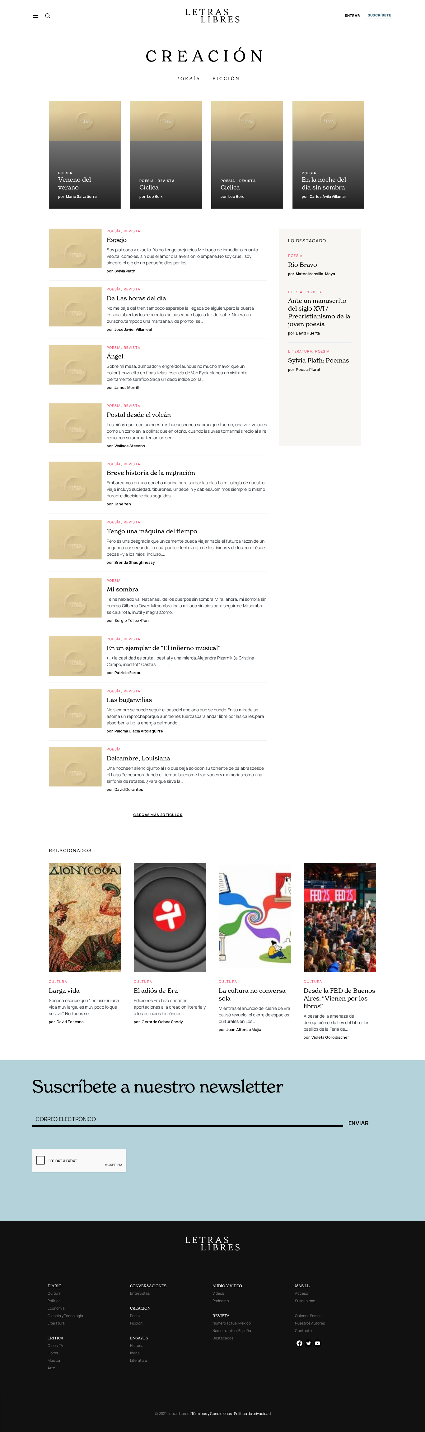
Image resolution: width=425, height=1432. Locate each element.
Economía (56, 1308)
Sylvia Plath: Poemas (318, 360)
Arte (51, 1367)
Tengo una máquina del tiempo (152, 531)
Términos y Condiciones (211, 1413)
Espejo (117, 240)
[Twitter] (308, 1343)
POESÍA (188, 78)
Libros (53, 1353)
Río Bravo (302, 264)
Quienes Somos (308, 1315)
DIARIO (55, 1286)
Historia (136, 1345)
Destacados (223, 1338)
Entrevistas (140, 1293)
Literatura (300, 351)
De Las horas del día (136, 298)
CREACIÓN (140, 1308)
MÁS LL (302, 1286)
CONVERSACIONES (148, 1286)
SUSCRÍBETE (379, 15)
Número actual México (232, 1323)
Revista (166, 180)
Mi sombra (122, 589)
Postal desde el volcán (139, 414)
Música (54, 1360)
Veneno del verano (74, 183)
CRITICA (55, 1338)
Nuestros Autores (310, 1323)
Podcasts (221, 1300)
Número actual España (232, 1330)
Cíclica (149, 187)
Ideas (134, 1353)
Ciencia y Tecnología (65, 1315)
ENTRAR (352, 15)
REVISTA (221, 1315)
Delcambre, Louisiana (138, 758)
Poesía (65, 173)
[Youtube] (317, 1343)
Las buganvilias (129, 700)
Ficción (136, 1323)
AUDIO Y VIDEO (227, 1286)
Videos (218, 1293)
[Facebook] (299, 1343)
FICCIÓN (226, 78)
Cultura (58, 981)
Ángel (115, 356)
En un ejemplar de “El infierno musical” (163, 648)
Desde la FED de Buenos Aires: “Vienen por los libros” (339, 998)
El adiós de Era (156, 990)
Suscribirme (305, 1300)
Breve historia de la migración (151, 473)
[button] (35, 16)
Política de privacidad (252, 1413)
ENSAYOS (139, 1338)
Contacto (303, 1330)
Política (54, 1300)
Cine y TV (55, 1345)
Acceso (301, 1293)
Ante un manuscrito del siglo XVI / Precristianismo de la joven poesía (319, 312)
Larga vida (64, 990)
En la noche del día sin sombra (324, 183)
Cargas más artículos (157, 814)
